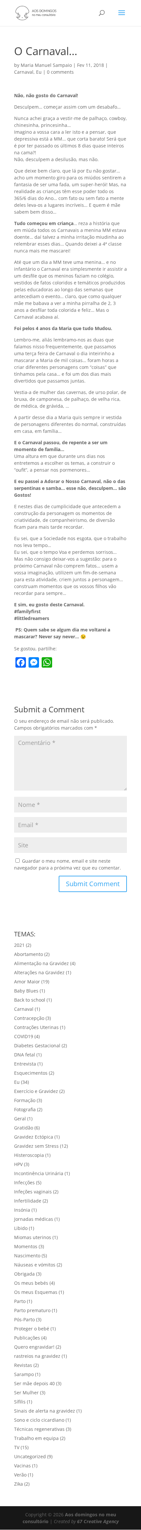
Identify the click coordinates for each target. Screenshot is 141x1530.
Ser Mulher (26, 1392)
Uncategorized (30, 1456)
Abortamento (28, 954)
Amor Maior (27, 981)
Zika (18, 1484)
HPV (18, 1164)
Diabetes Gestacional (37, 1045)
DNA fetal (24, 1055)
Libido (21, 1228)
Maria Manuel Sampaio (46, 65)
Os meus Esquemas (35, 1292)
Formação (24, 1100)
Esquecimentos (31, 1073)
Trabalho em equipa (36, 1438)
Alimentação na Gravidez (41, 963)
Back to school (29, 1000)
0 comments (60, 72)
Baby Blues (26, 991)
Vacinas (22, 1465)
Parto (20, 1301)
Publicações (27, 1338)
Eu (39, 72)
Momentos (25, 1246)
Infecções (24, 1182)
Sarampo (24, 1374)
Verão (20, 1475)
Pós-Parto (24, 1319)
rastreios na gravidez (37, 1356)
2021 (19, 945)
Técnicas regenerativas (39, 1429)
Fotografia (25, 1109)
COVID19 (23, 1036)
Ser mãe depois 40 (34, 1383)
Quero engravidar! (34, 1347)
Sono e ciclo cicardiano (39, 1420)
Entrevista (25, 1064)
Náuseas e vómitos (34, 1265)
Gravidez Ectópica (33, 1137)
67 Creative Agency (98, 1521)
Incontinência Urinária (38, 1173)
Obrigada (24, 1274)
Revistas (23, 1365)
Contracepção (29, 1018)
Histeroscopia (29, 1155)
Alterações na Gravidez (39, 972)
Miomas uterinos (32, 1237)
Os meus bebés (31, 1283)
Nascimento (27, 1255)
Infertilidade (27, 1201)
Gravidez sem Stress (36, 1146)
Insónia (22, 1210)
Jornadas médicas (33, 1219)
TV (16, 1447)
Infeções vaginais (33, 1192)
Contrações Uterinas (36, 1027)
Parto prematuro (32, 1310)
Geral (20, 1118)
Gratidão (23, 1128)
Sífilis (20, 1402)
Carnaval (23, 72)
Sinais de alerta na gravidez (44, 1411)
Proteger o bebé (31, 1328)
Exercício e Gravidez (36, 1091)
